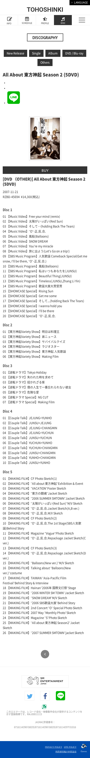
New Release (15, 53)
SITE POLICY (70, 747)
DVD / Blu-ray (74, 53)
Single (36, 53)
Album (53, 53)
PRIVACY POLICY (53, 747)
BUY (45, 170)
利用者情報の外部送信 (65, 751)
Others (45, 62)
